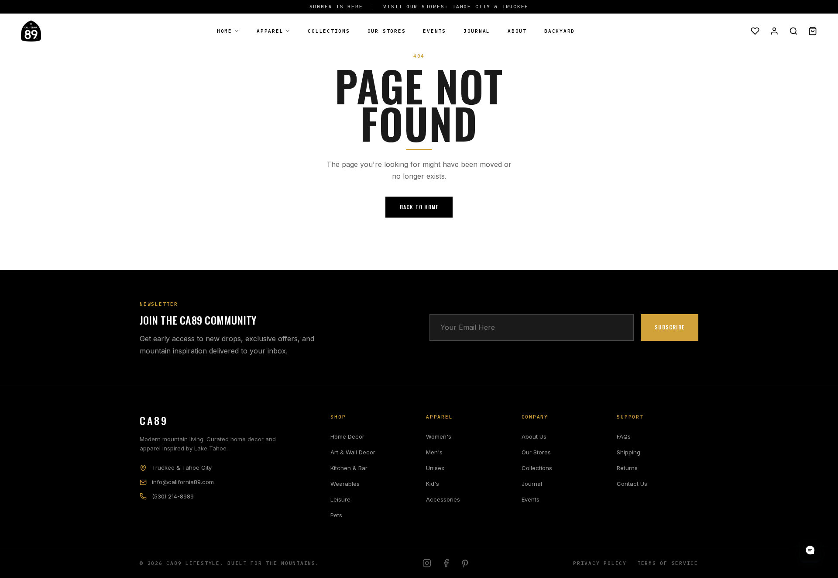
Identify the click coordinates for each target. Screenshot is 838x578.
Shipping (628, 452)
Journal (477, 31)
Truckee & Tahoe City (182, 467)
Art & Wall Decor (352, 452)
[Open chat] (810, 550)
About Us (534, 436)
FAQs (624, 436)
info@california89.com (183, 481)
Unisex (435, 467)
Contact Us (632, 483)
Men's (434, 452)
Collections (329, 31)
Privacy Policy (600, 563)
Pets (336, 515)
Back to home (419, 207)
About (517, 31)
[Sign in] (774, 31)
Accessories (443, 499)
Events (434, 31)
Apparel (270, 31)
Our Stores (386, 31)
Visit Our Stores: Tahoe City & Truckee (456, 6)
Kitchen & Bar (348, 467)
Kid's (432, 483)
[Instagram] (426, 563)
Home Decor (347, 436)
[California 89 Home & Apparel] (31, 31)
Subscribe (669, 327)
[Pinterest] (465, 563)
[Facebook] (446, 563)
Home (224, 31)
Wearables (345, 483)
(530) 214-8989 (173, 496)
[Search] (793, 31)
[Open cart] (812, 31)
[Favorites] (755, 31)
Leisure (340, 499)
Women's (438, 436)
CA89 (154, 420)
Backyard (559, 31)
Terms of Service (667, 563)
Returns (627, 467)
